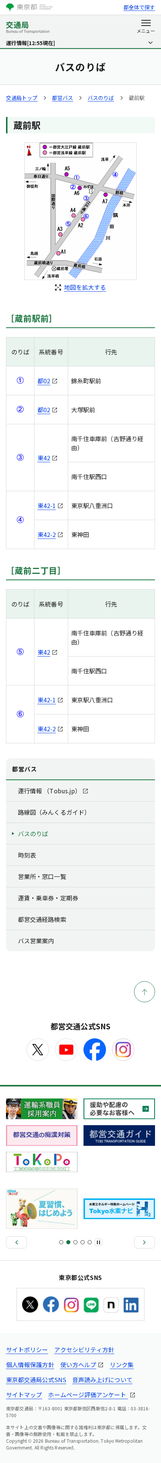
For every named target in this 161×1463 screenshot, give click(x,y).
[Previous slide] (16, 1242)
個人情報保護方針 (30, 1364)
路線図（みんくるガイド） (54, 812)
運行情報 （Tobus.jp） (49, 790)
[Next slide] (144, 1242)
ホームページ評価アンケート (88, 1394)
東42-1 (46, 505)
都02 (43, 380)
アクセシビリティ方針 (84, 1349)
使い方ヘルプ (78, 1364)
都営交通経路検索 (42, 919)
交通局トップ (21, 97)
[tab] (61, 1242)
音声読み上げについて (102, 1379)
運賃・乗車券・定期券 (48, 897)
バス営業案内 (36, 940)
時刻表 (27, 854)
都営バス (62, 97)
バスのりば (101, 97)
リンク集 (122, 1364)
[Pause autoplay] (98, 1242)
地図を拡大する (85, 287)
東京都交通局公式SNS (36, 1379)
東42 (43, 457)
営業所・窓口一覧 (42, 876)
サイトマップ (24, 1394)
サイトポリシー (27, 1349)
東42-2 (46, 534)
